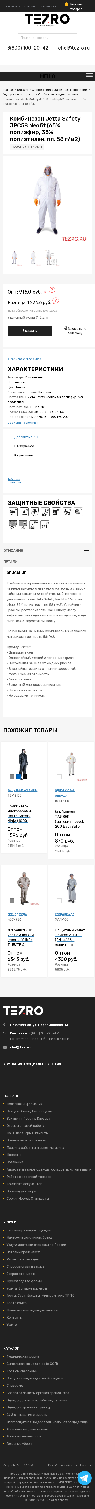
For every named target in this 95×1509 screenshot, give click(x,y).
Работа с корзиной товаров (29, 1177)
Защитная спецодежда (71, 89)
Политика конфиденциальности (32, 1310)
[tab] (47, 550)
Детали (10, 562)
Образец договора (21, 1191)
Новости (14, 1155)
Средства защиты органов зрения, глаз (38, 1393)
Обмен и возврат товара (26, 1140)
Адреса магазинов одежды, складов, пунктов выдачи (49, 1169)
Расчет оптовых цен (23, 1259)
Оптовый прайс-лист (23, 1252)
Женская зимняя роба (24, 1436)
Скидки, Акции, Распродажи (29, 1111)
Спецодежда (41, 89)
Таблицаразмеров (15, 480)
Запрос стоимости (21, 1274)
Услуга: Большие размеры (27, 1288)
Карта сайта (17, 1303)
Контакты (14, 1318)
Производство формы (24, 1281)
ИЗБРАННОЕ (30, 6)
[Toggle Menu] (89, 76)
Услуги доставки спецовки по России (36, 1245)
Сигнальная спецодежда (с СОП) (32, 1364)
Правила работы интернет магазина (35, 1148)
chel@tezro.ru (74, 48)
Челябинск (13, 6)
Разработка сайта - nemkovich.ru (70, 1465)
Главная (8, 89)
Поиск (22, 38)
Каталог (22, 89)
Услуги (12, 1325)
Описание (13, 551)
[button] (81, 166)
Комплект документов (24, 1184)
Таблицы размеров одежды (29, 1230)
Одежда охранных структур (29, 1407)
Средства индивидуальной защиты (35, 1378)
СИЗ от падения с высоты (27, 1415)
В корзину (30, 330)
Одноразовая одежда (18, 94)
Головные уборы (19, 1444)
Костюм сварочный (22, 1371)
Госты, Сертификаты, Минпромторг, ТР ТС (41, 1296)
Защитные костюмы (22, 790)
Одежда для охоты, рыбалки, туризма (37, 1400)
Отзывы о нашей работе (26, 1126)
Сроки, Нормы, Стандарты (28, 1199)
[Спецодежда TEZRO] (47, 26)
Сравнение (15, 1162)
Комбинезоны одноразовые (58, 94)
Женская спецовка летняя (27, 1429)
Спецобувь (15, 1386)
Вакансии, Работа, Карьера (28, 1119)
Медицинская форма (23, 1356)
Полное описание (25, 359)
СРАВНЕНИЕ (49, 6)
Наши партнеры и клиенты (27, 1133)
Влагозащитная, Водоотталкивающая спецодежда (47, 1422)
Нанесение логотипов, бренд (29, 1237)
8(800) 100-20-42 (28, 48)
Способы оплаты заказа (25, 1266)
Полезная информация (24, 1104)
